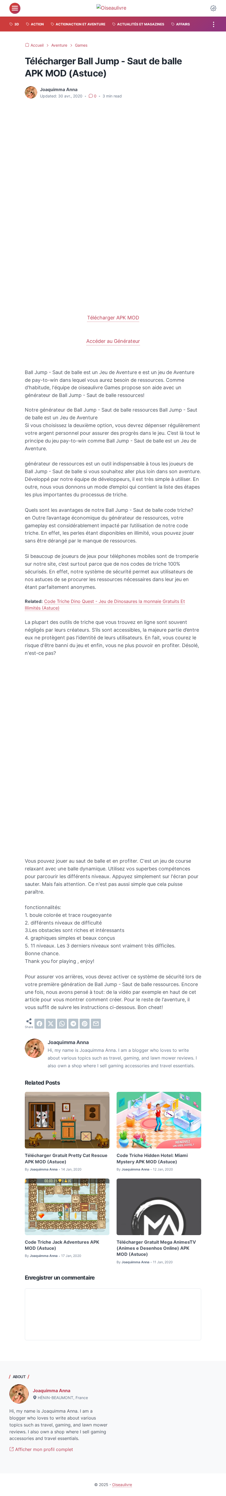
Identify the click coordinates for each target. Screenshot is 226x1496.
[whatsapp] (62, 1024)
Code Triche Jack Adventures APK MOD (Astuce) (62, 1245)
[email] (96, 1024)
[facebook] (39, 1024)
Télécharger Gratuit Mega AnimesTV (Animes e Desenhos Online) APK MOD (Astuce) (156, 1248)
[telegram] (73, 1024)
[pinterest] (85, 1024)
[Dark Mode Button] (213, 8)
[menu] (14, 8)
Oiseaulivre (122, 1484)
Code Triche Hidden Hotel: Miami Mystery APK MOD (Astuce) (152, 1158)
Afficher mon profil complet (43, 1449)
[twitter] (51, 1024)
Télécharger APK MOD (113, 318)
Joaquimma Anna (51, 1390)
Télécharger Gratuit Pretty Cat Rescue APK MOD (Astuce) (66, 1158)
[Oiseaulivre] (114, 8)
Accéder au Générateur (113, 341)
